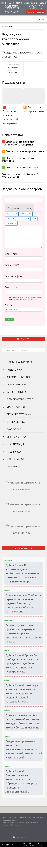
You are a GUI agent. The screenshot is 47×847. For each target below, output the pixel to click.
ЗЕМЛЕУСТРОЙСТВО (20, 399)
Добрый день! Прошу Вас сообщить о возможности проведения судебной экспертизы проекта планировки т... (21, 663)
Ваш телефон (13, 276)
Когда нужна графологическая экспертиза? (12, 70)
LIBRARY (12, 466)
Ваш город (11, 287)
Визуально (14, 208)
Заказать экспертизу (35, 12)
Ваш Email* (12, 253)
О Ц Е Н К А (14, 451)
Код (29, 208)
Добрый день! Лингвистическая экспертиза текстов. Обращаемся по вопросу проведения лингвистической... (21, 781)
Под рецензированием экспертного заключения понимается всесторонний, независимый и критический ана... (23, 749)
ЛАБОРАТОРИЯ (17, 406)
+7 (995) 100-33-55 (35, 5)
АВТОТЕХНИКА (16, 391)
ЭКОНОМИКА (15, 458)
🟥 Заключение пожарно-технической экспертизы (10, 115)
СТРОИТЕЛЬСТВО (18, 377)
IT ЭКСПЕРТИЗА (17, 384)
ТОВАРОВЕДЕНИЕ (18, 444)
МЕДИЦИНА (14, 369)
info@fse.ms (35, 8)
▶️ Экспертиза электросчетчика (34, 109)
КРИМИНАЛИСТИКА (19, 362)
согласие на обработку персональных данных (27, 297)
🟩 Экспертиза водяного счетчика (18, 159)
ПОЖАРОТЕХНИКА (19, 414)
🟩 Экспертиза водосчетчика (21, 167)
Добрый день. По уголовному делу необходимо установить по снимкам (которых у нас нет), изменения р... (22, 573)
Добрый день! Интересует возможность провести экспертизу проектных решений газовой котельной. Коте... (22, 693)
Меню (42, 19)
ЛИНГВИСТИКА (16, 436)
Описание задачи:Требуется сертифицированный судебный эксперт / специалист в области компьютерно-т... (23, 603)
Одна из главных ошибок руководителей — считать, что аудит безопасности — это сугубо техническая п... (22, 721)
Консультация (23, 548)
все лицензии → (23, 489)
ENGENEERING (16, 421)
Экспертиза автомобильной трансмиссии (20, 175)
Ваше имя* (12, 264)
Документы (23, 339)
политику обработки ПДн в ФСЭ (26, 299)
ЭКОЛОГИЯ (14, 429)
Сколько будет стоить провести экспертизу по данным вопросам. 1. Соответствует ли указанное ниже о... (23, 633)
